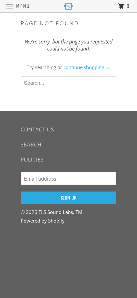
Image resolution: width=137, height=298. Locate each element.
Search (31, 144)
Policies (32, 159)
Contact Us (37, 129)
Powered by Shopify (43, 220)
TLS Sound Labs (56, 212)
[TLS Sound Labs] (68, 6)
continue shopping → (86, 67)
